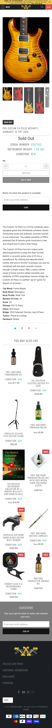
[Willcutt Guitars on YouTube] (24, 692)
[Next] (47, 50)
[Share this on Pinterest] (29, 329)
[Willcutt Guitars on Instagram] (28, 692)
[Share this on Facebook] (22, 329)
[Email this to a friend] (36, 329)
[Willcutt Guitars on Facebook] (19, 692)
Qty (4, 161)
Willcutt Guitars (16, 707)
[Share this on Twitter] (15, 329)
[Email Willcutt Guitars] (33, 692)
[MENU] (1, 7)
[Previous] (5, 50)
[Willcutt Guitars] (26, 7)
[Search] (42, 7)
